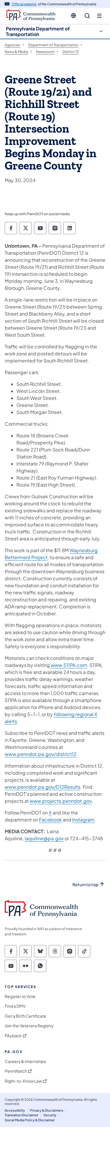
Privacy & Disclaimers (46, 1110)
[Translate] (73, 15)
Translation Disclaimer (21, 1115)
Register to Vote (20, 996)
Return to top (85, 884)
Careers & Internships (25, 1061)
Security (49, 1115)
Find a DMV (15, 1006)
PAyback (13, 1035)
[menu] (99, 16)
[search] (87, 16)
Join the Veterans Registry (29, 1025)
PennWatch (16, 1071)
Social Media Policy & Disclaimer (30, 1120)
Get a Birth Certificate (25, 1016)
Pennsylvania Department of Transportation (38, 31)
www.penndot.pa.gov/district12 (41, 754)
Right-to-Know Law (23, 1081)
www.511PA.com (69, 665)
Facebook (50, 820)
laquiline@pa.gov (44, 838)
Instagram (83, 820)
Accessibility (15, 1110)
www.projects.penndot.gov (61, 801)
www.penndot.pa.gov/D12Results (42, 787)
